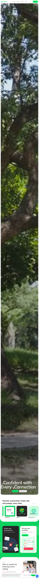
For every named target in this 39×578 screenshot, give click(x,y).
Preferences (25, 575)
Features (14, 1)
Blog (26, 1)
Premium (18, 1)
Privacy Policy (12, 576)
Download (35, 1)
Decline (29, 575)
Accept (33, 575)
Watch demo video (23, 491)
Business (22, 1)
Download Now (25, 535)
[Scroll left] (33, 504)
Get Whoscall (15, 491)
